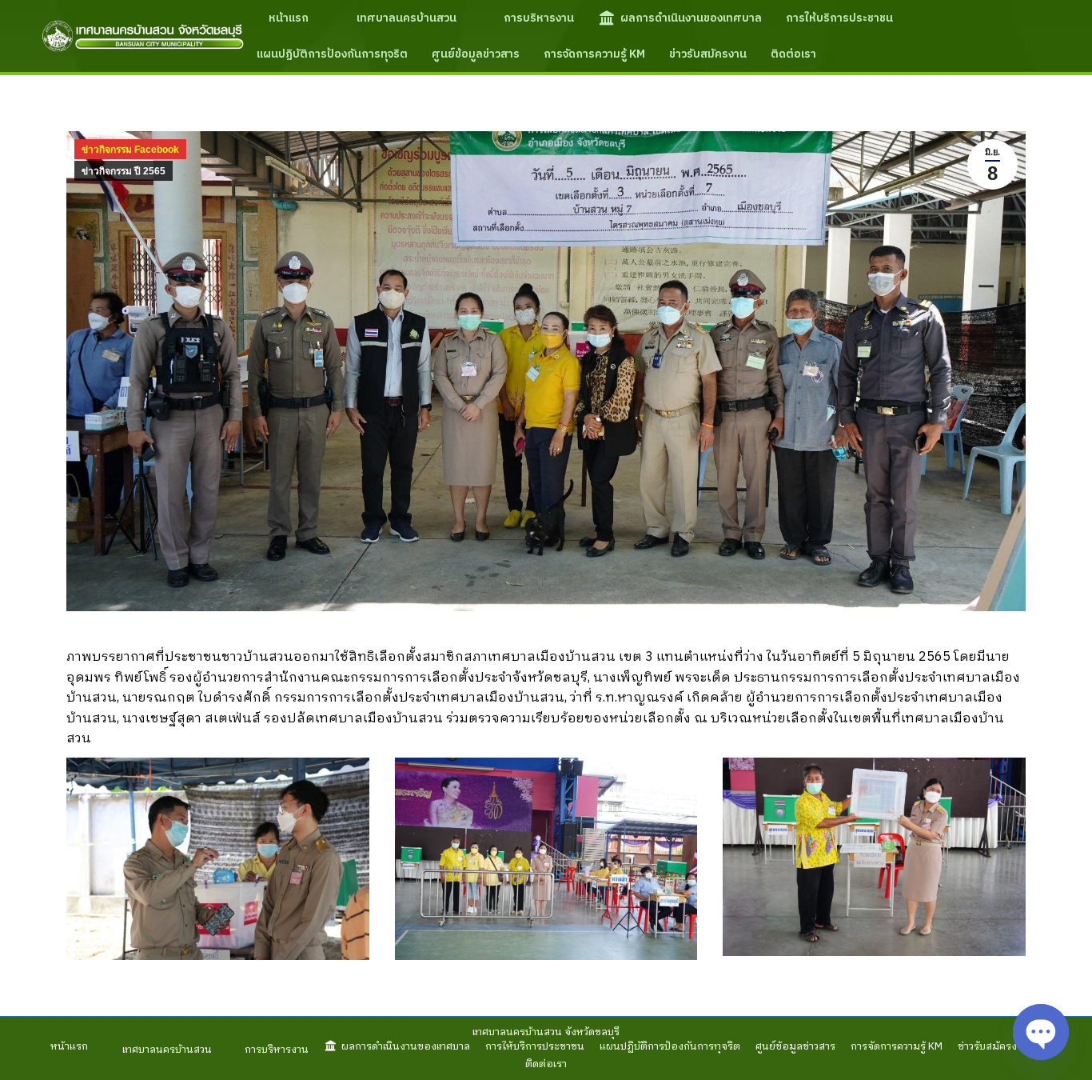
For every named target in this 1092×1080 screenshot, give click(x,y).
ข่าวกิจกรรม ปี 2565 (123, 171)
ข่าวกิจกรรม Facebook (130, 149)
